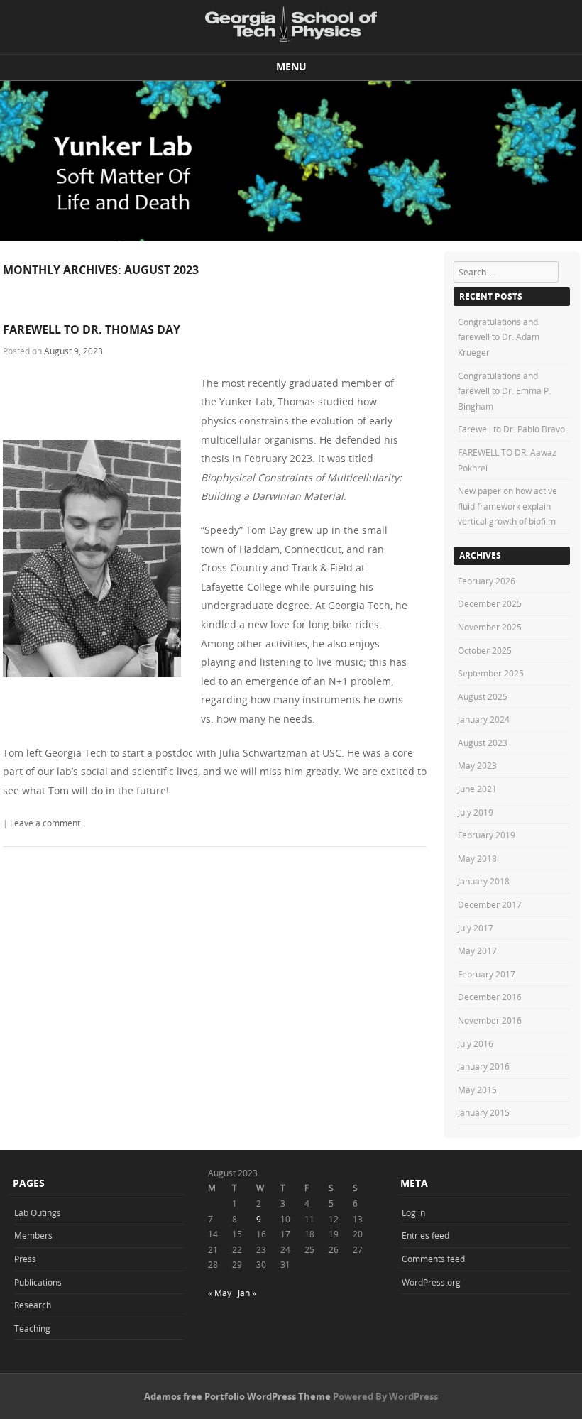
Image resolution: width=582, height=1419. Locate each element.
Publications (38, 1282)
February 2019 (486, 834)
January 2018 (484, 881)
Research (32, 1304)
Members (33, 1235)
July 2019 (475, 812)
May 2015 (477, 1089)
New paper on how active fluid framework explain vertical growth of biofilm (507, 506)
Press (25, 1258)
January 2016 (484, 1066)
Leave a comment (45, 822)
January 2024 (484, 719)
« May (219, 1292)
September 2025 (491, 673)
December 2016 (490, 996)
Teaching (32, 1328)
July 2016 (475, 1043)
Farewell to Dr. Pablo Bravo (511, 428)
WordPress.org (431, 1282)
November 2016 (490, 1020)
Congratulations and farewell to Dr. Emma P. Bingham (504, 391)
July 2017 (475, 927)
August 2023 (482, 742)
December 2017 (490, 904)
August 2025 (482, 696)
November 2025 (490, 626)
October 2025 (485, 650)
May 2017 (477, 950)
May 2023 (477, 765)
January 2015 (484, 1112)
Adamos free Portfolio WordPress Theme (237, 1396)
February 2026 (486, 580)
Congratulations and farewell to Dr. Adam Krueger (498, 337)
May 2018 (477, 858)
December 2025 (490, 603)
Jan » (247, 1292)
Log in (413, 1212)
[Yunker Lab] (291, 24)
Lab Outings (37, 1212)
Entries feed (425, 1235)
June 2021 (477, 788)
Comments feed (433, 1258)
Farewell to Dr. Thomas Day (91, 329)
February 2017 (486, 974)
